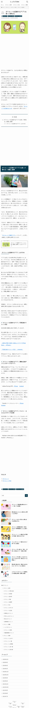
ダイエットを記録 (18, 16)
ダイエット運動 (6, 624)
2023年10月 (5, 674)
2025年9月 (5, 662)
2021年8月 (5, 693)
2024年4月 (5, 668)
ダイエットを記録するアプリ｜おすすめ (16, 123)
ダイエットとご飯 (8, 641)
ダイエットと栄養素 (8, 644)
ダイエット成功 (6, 588)
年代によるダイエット (9, 616)
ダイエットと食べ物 (8, 646)
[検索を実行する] (26, 495)
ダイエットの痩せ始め (9, 591)
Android (21, 386)
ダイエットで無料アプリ (8, 235)
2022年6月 (5, 681)
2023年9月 (5, 677)
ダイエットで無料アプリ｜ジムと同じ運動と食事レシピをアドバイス (18, 244)
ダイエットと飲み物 (8, 649)
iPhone (16, 386)
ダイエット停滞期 (8, 593)
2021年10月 (5, 687)
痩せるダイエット (8, 618)
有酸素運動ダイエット (9, 632)
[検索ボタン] (27, 2)
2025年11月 (5, 659)
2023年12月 (5, 671)
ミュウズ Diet (14, 2)
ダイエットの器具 (8, 630)
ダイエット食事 (6, 635)
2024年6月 (5, 665)
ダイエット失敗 (7, 599)
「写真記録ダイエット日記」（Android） (12, 349)
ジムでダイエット (8, 627)
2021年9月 (5, 690)
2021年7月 (5, 696)
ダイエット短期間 (8, 602)
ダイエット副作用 (8, 596)
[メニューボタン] (2, 2)
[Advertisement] (14, 50)
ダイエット (5, 16)
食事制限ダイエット (8, 621)
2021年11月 (5, 684)
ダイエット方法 (11, 16)
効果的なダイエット (8, 613)
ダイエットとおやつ (8, 638)
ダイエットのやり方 (8, 607)
